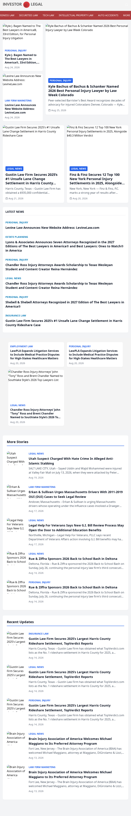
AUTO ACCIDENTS (108, 15)
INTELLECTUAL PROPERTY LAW (76, 15)
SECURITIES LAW (28, 15)
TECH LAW (48, 15)
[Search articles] (126, 4)
